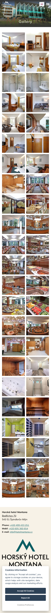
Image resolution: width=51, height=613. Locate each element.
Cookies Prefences (25, 605)
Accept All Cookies (25, 591)
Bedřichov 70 (9, 515)
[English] (41, 4)
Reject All (25, 598)
